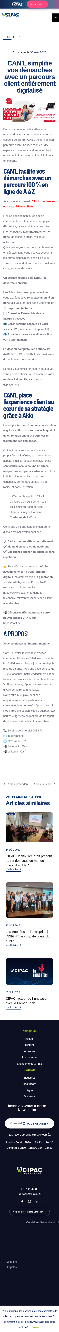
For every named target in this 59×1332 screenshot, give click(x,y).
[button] (11, 37)
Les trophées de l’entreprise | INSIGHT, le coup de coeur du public (27, 936)
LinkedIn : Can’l (17, 751)
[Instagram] (29, 1201)
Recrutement (29, 1057)
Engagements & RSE (29, 1063)
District (29, 1045)
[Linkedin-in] (37, 1201)
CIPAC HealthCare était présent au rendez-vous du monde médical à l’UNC (29, 860)
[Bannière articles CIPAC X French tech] (29, 971)
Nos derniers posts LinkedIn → (29, 1211)
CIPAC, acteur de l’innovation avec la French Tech (27, 1001)
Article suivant (42, 784)
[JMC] (29, 827)
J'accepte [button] (35, 1328)
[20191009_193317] (29, 900)
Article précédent (18, 784)
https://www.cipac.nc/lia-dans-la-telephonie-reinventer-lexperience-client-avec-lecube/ (28, 598)
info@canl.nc (16, 735)
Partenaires (19, 52)
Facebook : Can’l (18, 746)
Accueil (29, 1038)
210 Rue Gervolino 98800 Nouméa (29, 1134)
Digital (29, 1090)
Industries (29, 1077)
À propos (29, 1051)
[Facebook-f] (22, 1201)
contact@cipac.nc (30, 1193)
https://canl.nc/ (17, 741)
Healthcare (29, 1083)
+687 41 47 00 (29, 1189)
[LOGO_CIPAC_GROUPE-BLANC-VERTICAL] (29, 1171)
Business (29, 1096)
